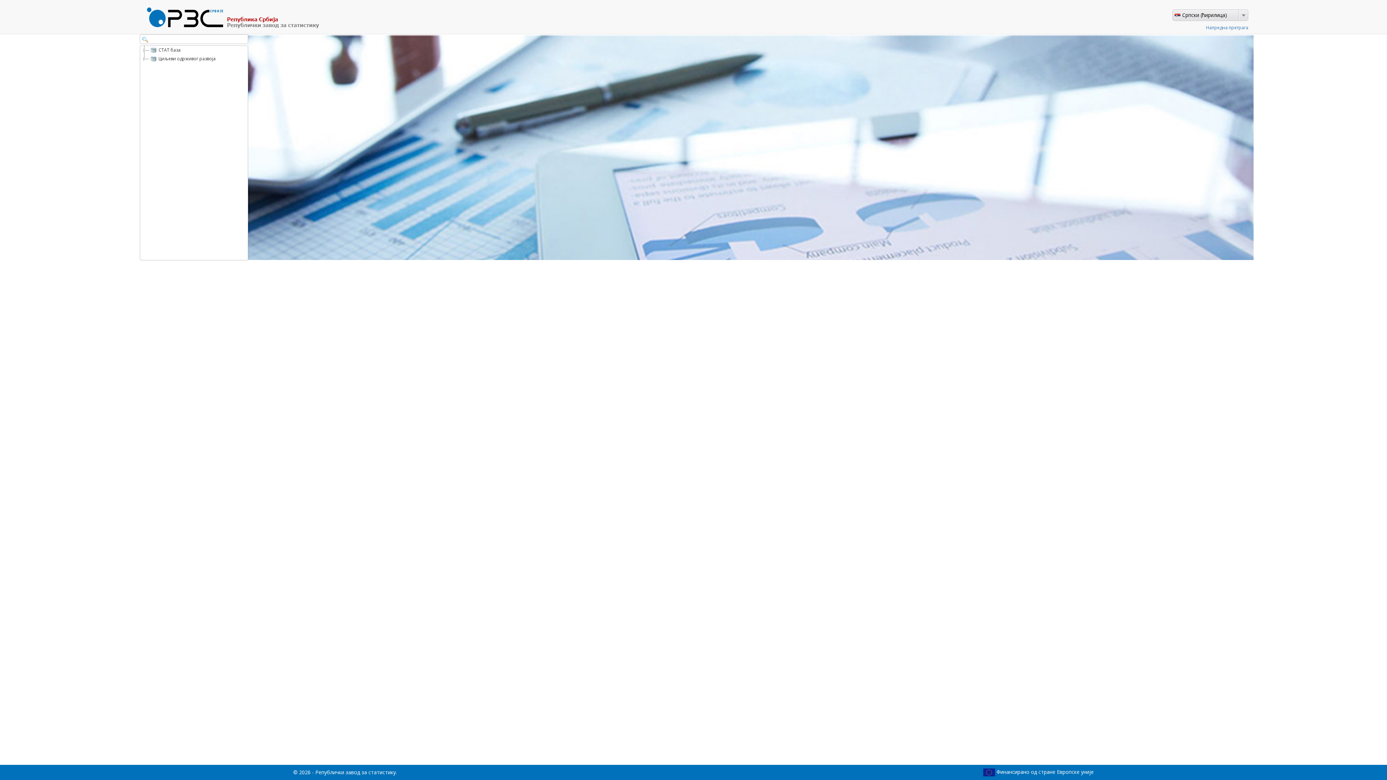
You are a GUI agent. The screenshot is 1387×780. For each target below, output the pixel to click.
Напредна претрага (1227, 28)
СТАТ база (170, 50)
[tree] (194, 153)
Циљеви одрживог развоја (187, 59)
